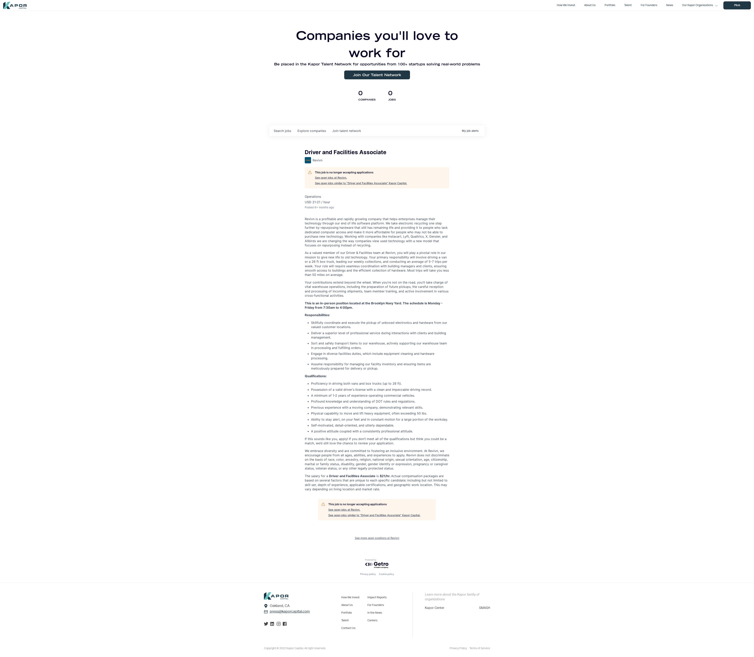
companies (311, 131)
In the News (374, 612)
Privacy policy (368, 574)
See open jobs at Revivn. (331, 177)
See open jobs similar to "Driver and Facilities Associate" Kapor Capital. (361, 183)
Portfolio (346, 612)
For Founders (375, 605)
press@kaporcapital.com (290, 611)
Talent (345, 620)
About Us (347, 605)
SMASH (484, 607)
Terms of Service (479, 648)
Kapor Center (434, 607)
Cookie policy (386, 574)
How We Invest (350, 597)
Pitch (737, 5)
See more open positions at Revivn (377, 538)
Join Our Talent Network (377, 75)
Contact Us (348, 628)
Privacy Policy (459, 648)
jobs (282, 131)
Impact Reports (377, 597)
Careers (372, 620)
